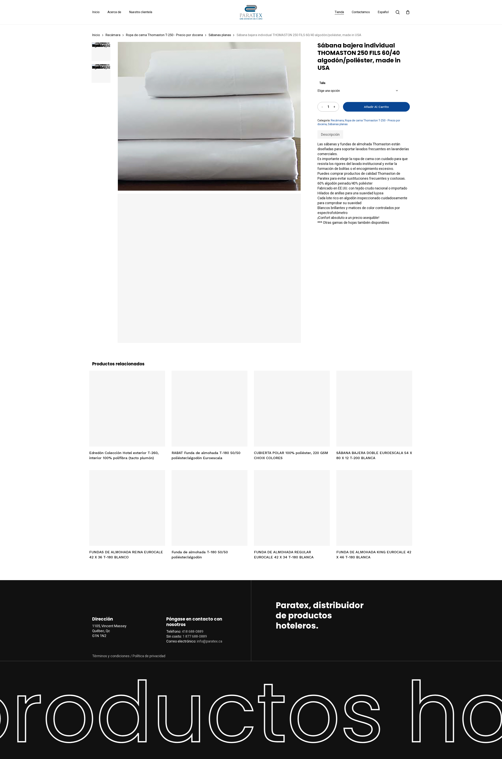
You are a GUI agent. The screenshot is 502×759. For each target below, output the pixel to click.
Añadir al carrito (376, 107)
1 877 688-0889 (195, 636)
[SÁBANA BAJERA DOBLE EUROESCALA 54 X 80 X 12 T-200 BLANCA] (374, 409)
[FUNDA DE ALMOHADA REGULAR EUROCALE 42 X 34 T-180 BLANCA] (292, 508)
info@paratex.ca (209, 641)
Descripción (330, 134)
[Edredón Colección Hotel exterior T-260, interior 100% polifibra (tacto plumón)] (127, 409)
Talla (322, 83)
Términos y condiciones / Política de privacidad (128, 656)
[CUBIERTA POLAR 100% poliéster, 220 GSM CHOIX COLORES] (292, 409)
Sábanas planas (219, 35)
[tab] (330, 134)
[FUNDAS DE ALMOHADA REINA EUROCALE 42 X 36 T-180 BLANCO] (127, 508)
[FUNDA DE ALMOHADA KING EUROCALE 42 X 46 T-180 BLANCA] (374, 508)
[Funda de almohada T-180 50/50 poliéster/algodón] (209, 508)
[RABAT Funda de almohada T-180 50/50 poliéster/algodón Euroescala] (209, 409)
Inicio (96, 35)
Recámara (112, 35)
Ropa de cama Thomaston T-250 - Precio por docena (164, 35)
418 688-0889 (192, 631)
